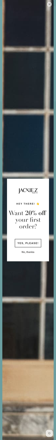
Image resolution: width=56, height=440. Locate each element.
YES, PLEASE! (28, 243)
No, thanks (28, 252)
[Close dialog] (49, 4)
